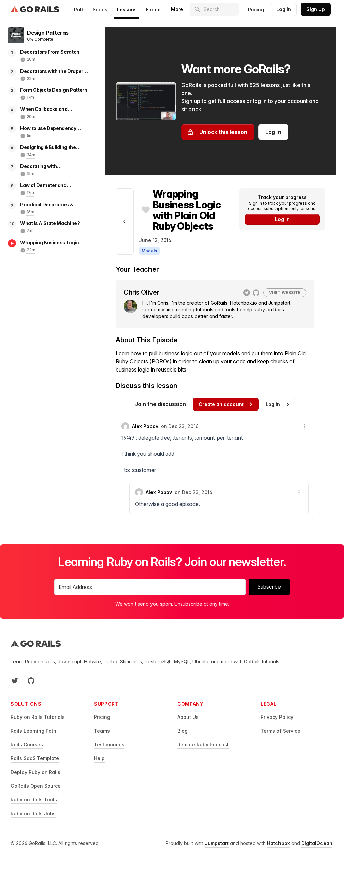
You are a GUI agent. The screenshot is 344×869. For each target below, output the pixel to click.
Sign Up (315, 9)
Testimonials (109, 744)
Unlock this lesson (223, 132)
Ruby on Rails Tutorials (38, 717)
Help (99, 758)
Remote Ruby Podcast (203, 744)
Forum (153, 9)
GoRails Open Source (36, 786)
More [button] (177, 9)
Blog (182, 731)
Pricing (256, 9)
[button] (305, 426)
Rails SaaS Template (35, 758)
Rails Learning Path (33, 731)
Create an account (221, 404)
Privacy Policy (277, 717)
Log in (273, 404)
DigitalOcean (316, 843)
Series (100, 9)
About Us (188, 717)
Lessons (127, 9)
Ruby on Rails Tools (34, 799)
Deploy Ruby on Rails (35, 772)
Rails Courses (27, 744)
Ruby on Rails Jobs (33, 813)
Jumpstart (217, 843)
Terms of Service (280, 731)
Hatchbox (278, 843)
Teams (102, 731)
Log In (283, 9)
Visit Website (285, 292)
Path (79, 9)
